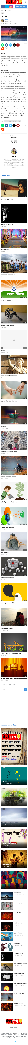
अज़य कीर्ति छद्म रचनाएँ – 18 (19, 973)
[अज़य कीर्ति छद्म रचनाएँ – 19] (14, 213)
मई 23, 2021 (4, 554)
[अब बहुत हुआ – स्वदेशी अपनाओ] (14, 289)
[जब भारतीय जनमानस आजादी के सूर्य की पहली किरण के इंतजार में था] (14, 667)
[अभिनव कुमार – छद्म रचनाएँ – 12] (7, 987)
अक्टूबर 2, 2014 (5, 352)
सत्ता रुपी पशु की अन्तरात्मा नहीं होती (8, 603)
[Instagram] (11, 6)
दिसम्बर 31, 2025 (18, 894)
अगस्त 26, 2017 (5, 201)
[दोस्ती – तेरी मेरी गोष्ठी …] (14, 859)
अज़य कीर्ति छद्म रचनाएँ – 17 (19, 1003)
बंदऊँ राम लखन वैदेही (5, 249)
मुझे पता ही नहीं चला (17, 893)
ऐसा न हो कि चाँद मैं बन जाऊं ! (19, 913)
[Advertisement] (14, 707)
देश (2, 247)
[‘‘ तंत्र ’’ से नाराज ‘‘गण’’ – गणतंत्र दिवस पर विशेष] (14, 642)
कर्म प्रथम (9, 121)
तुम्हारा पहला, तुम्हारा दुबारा (18, 903)
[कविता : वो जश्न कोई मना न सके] (14, 817)
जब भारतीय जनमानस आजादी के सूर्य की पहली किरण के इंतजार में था (14, 678)
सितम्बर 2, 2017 (5, 251)
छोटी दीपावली (3, 426)
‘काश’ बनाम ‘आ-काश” (5, 552)
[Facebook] (3, 6)
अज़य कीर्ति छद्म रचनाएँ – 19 (7, 224)
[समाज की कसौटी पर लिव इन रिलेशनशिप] (14, 390)
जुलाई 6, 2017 (4, 403)
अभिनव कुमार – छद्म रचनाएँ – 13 (7, 325)
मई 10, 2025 (17, 935)
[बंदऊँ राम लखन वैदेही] (14, 238)
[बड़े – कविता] (14, 797)
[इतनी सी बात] (14, 776)
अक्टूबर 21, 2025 (18, 925)
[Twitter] (7, 6)
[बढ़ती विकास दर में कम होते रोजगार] (14, 566)
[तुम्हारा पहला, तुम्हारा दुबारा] (7, 906)
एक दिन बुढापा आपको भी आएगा (7, 199)
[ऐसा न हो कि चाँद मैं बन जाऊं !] (7, 916)
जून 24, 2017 (4, 504)
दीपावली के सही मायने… (18, 923)
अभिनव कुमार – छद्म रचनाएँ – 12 (20, 983)
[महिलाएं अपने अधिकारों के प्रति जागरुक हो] (14, 364)
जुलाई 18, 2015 (5, 605)
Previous (5, 684)
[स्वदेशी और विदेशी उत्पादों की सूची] (14, 516)
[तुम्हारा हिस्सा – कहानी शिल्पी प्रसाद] (14, 838)
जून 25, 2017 (4, 579)
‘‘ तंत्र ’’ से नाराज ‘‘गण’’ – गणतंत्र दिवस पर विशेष (11, 653)
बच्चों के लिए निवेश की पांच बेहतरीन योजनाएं (9, 502)
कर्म (5, 121)
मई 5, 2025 (4, 226)
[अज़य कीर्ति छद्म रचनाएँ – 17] (7, 1007)
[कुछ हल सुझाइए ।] (7, 946)
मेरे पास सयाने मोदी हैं (18, 933)
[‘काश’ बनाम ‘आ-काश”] (14, 541)
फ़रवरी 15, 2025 (18, 975)
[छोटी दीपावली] (14, 415)
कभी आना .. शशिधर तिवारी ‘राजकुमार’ (8, 477)
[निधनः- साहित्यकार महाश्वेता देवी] (14, 617)
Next (10, 684)
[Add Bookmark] (25, 44)
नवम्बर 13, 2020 (5, 428)
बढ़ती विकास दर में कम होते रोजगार (7, 578)
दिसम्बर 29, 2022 (8, 21)
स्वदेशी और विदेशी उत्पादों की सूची (7, 527)
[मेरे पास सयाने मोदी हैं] (7, 936)
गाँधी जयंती (3, 350)
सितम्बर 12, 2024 (5, 478)
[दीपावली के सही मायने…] (7, 926)
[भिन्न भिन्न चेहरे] (14, 880)
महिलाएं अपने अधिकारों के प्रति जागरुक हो (9, 376)
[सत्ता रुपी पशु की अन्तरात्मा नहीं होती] (14, 592)
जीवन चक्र (15, 121)
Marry (6, 19)
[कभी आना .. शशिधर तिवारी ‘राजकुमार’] (14, 465)
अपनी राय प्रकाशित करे (20, 6)
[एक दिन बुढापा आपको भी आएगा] (14, 188)
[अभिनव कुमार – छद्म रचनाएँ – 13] (14, 314)
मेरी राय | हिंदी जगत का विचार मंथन (16, 1033)
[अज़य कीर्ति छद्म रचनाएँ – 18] (7, 977)
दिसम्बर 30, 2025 (18, 905)
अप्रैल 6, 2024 (17, 1005)
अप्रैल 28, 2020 (5, 302)
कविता (2, 549)
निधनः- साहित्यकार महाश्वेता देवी (7, 628)
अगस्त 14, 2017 (5, 276)
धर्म (2, 600)
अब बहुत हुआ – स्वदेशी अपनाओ (7, 300)
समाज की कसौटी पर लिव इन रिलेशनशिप (9, 401)
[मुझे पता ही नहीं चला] (7, 896)
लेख (2, 13)
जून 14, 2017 (4, 377)
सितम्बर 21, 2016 (5, 630)
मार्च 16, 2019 (4, 529)
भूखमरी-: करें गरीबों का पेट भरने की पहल (9, 451)
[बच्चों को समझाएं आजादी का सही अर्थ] (14, 263)
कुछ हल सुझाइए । (17, 943)
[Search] (26, 2)
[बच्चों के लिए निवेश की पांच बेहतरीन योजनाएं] (14, 491)
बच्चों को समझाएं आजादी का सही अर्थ (8, 275)
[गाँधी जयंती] (14, 339)
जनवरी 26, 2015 (5, 655)
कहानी (4, 829)
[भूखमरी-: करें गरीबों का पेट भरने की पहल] (14, 440)
